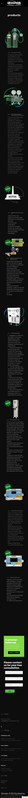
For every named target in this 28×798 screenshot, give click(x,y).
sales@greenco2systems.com (10, 721)
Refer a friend (14, 652)
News (5, 787)
